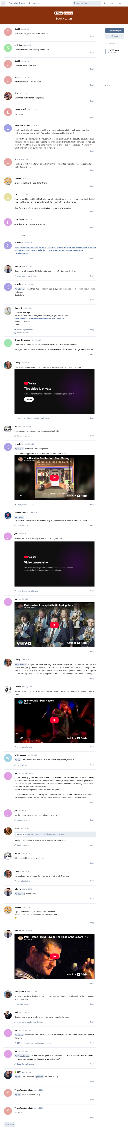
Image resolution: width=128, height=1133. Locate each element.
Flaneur (22, 834)
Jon (19, 760)
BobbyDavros (23, 1056)
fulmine (21, 289)
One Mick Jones (17, 3)
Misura (20, 1035)
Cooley (20, 449)
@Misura (39, 1077)
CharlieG (21, 894)
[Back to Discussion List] (3, 3)
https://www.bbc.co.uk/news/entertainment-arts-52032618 (39, 319)
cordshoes (22, 664)
